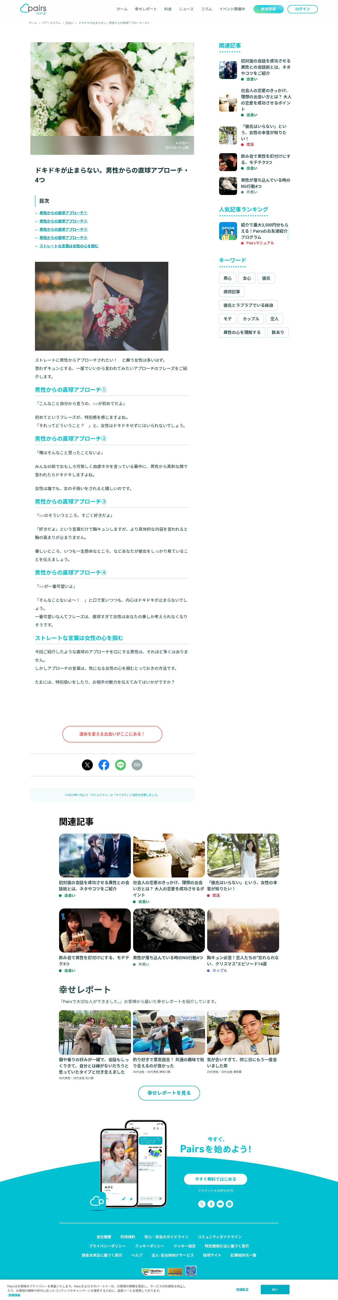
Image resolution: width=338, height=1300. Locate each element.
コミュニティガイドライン (220, 1237)
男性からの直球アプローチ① (63, 213)
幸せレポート (146, 9)
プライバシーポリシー (107, 1246)
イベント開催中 (232, 9)
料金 (168, 9)
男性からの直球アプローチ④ (63, 238)
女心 (247, 278)
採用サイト (212, 1255)
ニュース (186, 9)
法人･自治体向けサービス (173, 1255)
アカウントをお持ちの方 (215, 1191)
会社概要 (104, 1237)
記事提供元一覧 (243, 1255)
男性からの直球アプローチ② (63, 221)
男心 (227, 278)
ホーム (122, 9)
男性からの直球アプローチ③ (63, 229)
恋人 (274, 318)
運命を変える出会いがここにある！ (112, 734)
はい (275, 1289)
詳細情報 (14, 1295)
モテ (227, 318)
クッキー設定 (185, 1246)
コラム (206, 9)
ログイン (302, 9)
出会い (70, 23)
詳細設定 (242, 1289)
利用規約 (127, 1237)
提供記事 (231, 291)
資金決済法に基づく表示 (102, 1255)
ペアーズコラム (51, 23)
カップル (251, 318)
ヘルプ (136, 1255)
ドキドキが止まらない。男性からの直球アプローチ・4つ (114, 23)
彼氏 (266, 278)
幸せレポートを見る (169, 1093)
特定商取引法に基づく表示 (227, 1246)
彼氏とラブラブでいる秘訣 (248, 305)
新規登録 (268, 9)
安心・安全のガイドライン (166, 1237)
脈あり (278, 332)
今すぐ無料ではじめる (215, 1179)
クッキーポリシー (149, 1246)
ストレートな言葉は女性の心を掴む (69, 246)
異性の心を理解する (242, 332)
